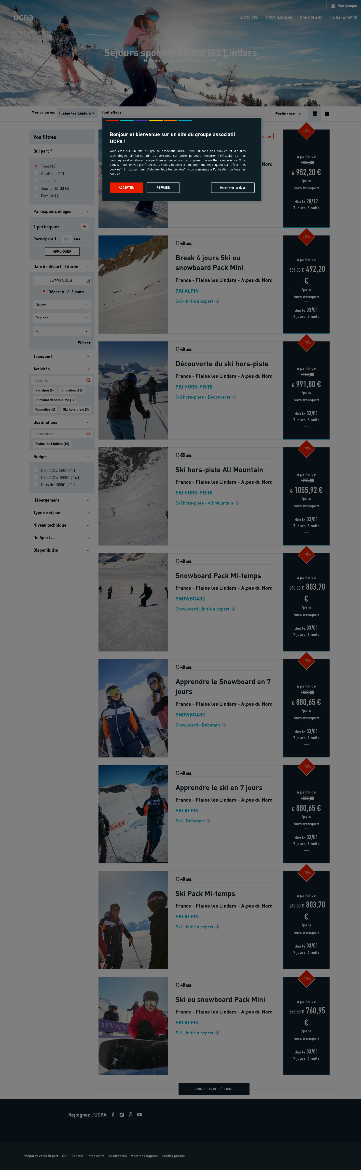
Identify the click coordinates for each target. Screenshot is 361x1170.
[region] (182, 159)
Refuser (163, 187)
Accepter (126, 187)
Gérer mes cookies (233, 187)
